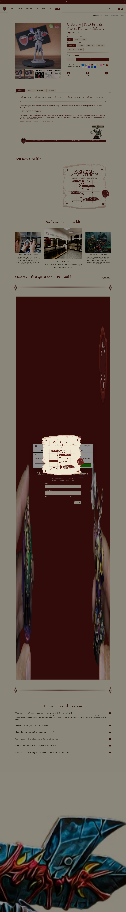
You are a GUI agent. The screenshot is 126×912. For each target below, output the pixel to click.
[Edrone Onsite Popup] (63, 456)
